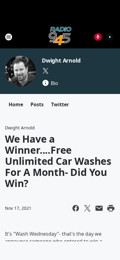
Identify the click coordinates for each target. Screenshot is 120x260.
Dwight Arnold (61, 60)
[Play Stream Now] (110, 37)
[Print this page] (110, 208)
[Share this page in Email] (99, 208)
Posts (37, 104)
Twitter (60, 104)
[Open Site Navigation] (8, 37)
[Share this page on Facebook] (75, 208)
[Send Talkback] (98, 37)
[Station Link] (60, 37)
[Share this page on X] (87, 208)
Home (16, 104)
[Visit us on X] (45, 71)
